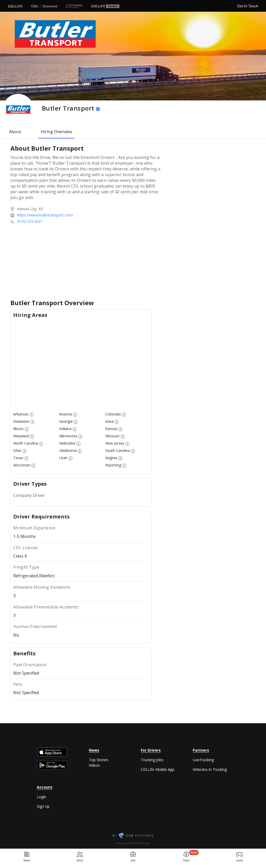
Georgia (65, 421)
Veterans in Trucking (210, 769)
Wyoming (113, 465)
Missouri (112, 435)
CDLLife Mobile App (157, 769)
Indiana (65, 428)
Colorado (113, 414)
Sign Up (43, 806)
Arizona (65, 414)
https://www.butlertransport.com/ (45, 215)
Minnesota (68, 435)
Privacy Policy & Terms (133, 843)
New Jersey (114, 443)
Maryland (21, 435)
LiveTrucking (203, 759)
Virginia (111, 457)
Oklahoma (68, 450)
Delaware (21, 421)
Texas (18, 457)
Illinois (18, 428)
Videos (94, 765)
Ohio (17, 450)
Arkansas (21, 414)
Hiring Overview (56, 131)
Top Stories (98, 759)
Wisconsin (21, 465)
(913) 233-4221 (30, 221)
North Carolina (25, 443)
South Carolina (117, 450)
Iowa (109, 421)
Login (41, 796)
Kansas (111, 428)
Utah (63, 457)
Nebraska (67, 443)
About (15, 131)
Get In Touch (247, 6)
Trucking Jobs (152, 759)
